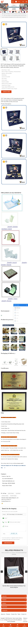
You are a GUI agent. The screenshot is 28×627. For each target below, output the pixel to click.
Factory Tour (14, 614)
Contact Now (6, 91)
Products (8, 614)
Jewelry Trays (12, 299)
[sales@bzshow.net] (2, 503)
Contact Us (23, 614)
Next (26, 572)
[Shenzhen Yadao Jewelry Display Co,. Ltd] (2, 2)
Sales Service (17, 307)
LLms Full (25, 621)
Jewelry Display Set (22, 13)
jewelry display (11, 493)
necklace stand (6, 229)
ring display (18, 493)
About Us (3, 614)
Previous (2, 572)
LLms (25, 619)
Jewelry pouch (12, 262)
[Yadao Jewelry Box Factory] (14, 8)
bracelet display (13, 495)
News (19, 614)
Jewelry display (12, 227)
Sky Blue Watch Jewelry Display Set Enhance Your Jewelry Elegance (14, 586)
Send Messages (8, 542)
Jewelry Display (14, 13)
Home (5, 13)
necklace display (5, 495)
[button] (27, 8)
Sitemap (25, 618)
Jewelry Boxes (6, 301)
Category (8, 13)
